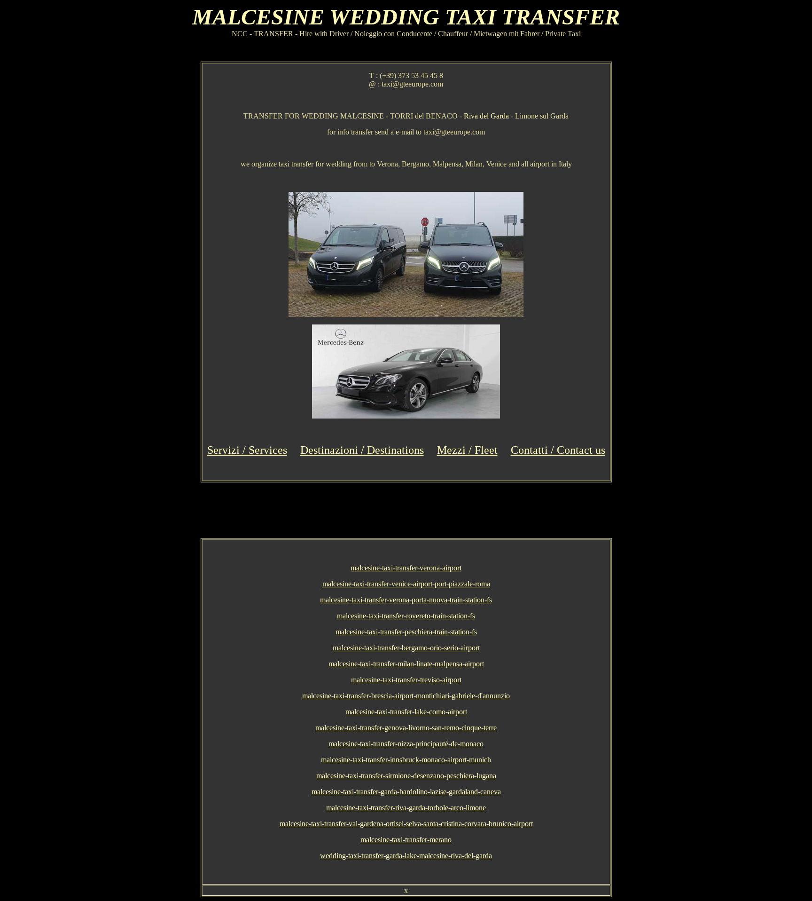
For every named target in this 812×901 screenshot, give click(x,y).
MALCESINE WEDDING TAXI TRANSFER (406, 16)
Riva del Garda (486, 116)
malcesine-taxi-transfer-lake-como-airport (406, 712)
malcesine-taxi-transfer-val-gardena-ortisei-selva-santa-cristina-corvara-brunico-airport (406, 824)
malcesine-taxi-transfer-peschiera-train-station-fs (406, 632)
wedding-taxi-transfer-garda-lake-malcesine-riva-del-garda (406, 856)
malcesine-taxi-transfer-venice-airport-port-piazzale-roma (406, 584)
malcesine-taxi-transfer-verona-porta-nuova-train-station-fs (406, 600)
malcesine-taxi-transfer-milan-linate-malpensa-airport (406, 664)
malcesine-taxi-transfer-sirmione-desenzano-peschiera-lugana (406, 776)
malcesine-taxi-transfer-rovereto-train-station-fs (406, 616)
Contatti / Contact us (558, 450)
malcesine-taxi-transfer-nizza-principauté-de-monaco (406, 744)
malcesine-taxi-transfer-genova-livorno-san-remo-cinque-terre (406, 728)
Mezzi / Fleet (467, 450)
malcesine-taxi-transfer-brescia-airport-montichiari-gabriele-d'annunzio (406, 696)
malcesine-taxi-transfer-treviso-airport (406, 680)
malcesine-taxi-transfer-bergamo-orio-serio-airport (406, 648)
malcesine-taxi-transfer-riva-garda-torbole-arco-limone (406, 808)
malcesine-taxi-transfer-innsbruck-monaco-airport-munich (406, 760)
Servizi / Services (247, 450)
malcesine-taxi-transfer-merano (406, 840)
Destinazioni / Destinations (362, 450)
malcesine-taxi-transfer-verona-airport (406, 568)
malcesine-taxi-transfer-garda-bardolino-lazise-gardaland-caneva (406, 792)
